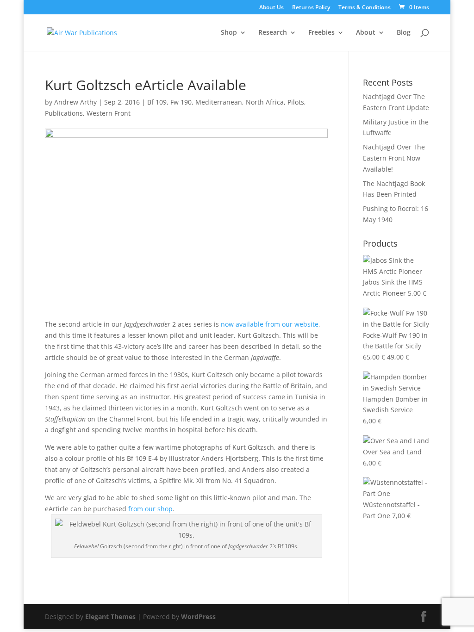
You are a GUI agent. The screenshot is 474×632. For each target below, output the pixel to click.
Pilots (295, 102)
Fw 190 (181, 102)
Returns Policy (311, 8)
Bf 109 (157, 102)
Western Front (109, 113)
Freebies (321, 33)
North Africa (265, 102)
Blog (404, 33)
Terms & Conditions (364, 8)
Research (272, 33)
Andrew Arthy (75, 102)
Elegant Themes (110, 616)
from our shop (150, 508)
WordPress (198, 616)
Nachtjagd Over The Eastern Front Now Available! (394, 158)
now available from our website (269, 324)
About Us (271, 8)
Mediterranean (218, 102)
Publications (64, 113)
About (365, 33)
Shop (229, 33)
